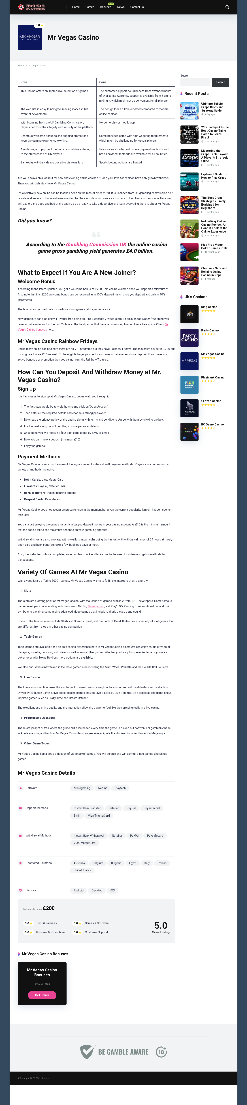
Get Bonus (42, 995)
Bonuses (105, 7)
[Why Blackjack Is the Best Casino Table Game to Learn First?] (189, 142)
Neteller (113, 808)
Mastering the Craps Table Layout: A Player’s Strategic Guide (214, 156)
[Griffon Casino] (189, 416)
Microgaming (96, 606)
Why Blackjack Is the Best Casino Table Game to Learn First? (215, 132)
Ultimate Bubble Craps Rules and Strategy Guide (212, 107)
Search (184, 75)
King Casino (209, 307)
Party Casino (210, 330)
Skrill (77, 815)
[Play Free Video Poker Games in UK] (189, 260)
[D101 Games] (32, 6)
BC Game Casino (212, 424)
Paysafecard (152, 808)
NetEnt (102, 788)
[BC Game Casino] (189, 440)
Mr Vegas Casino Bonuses (42, 972)
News (121, 7)
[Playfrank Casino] (189, 393)
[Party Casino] (189, 346)
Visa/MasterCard (99, 815)
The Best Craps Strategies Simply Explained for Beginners (213, 203)
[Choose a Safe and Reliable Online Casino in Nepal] (189, 283)
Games (90, 7)
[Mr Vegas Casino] (189, 369)
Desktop (96, 890)
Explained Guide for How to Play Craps (214, 176)
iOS (112, 890)
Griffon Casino (211, 401)
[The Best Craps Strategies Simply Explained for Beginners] (189, 213)
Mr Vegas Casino (213, 354)
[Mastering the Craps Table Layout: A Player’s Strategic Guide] (189, 166)
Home (76, 7)
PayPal (131, 808)
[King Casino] (189, 322)
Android (79, 890)
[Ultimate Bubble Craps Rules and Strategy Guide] (189, 119)
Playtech (120, 788)
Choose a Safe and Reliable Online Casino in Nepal (214, 272)
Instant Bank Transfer (87, 808)
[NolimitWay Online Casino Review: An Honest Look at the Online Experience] (189, 236)
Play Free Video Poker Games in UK (214, 246)
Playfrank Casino (213, 377)
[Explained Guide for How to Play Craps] (189, 189)
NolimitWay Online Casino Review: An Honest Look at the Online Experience (214, 226)
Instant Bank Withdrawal (89, 835)
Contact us (137, 7)
